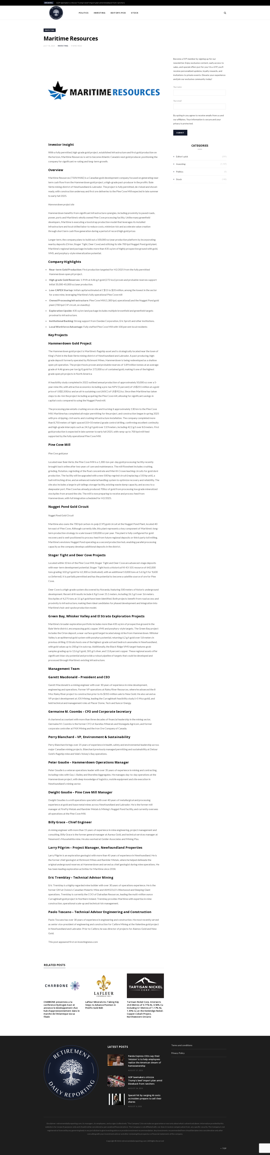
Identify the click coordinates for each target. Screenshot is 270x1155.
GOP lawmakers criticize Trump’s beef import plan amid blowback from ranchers (90, 3)
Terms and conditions (181, 1045)
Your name (177, 87)
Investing (99, 12)
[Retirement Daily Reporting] (56, 13)
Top (224, 1148)
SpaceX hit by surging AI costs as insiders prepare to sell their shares (144, 1098)
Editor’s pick (118, 12)
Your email (177, 101)
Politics (84, 12)
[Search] (224, 13)
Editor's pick (182, 156)
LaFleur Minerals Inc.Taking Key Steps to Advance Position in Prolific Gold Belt (102, 1004)
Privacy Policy (178, 1053)
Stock (134, 12)
